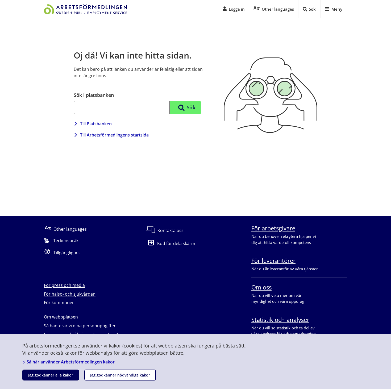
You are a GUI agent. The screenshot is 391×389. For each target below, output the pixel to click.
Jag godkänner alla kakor (50, 375)
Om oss (261, 287)
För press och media (64, 285)
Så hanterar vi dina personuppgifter (80, 326)
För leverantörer (273, 260)
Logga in (237, 9)
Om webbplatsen (61, 317)
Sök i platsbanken (94, 95)
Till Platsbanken (96, 124)
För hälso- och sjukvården (69, 294)
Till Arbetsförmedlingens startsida (114, 135)
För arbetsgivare (273, 228)
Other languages (70, 229)
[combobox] (122, 107)
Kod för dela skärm (176, 243)
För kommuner (59, 302)
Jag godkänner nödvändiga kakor (120, 375)
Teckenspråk (65, 240)
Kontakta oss (170, 230)
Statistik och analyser (280, 320)
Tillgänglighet (66, 252)
